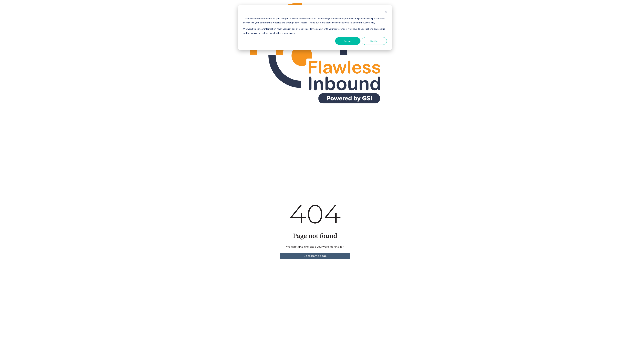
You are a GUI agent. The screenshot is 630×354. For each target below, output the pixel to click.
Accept (348, 40)
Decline (374, 40)
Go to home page (315, 255)
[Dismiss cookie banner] (386, 12)
